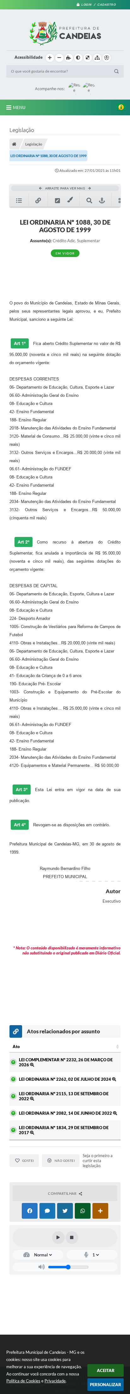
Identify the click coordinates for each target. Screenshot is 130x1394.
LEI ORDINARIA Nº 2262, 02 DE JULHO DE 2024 (65, 1079)
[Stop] (72, 1237)
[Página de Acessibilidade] (107, 58)
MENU (19, 107)
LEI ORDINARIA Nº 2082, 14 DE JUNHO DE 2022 (66, 1113)
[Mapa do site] (97, 58)
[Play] (58, 1237)
